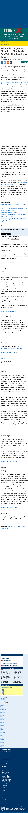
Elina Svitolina (17, 681)
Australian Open (3, 703)
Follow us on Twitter (8, 687)
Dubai (1, 718)
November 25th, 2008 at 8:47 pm (8, 523)
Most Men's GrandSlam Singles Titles (6, 780)
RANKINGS (8, 36)
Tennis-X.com (15, 806)
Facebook (4, 799)
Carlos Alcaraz (8, 43)
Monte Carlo (2, 731)
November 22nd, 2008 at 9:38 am (9, 337)
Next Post (24, 241)
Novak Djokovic (6, 676)
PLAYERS (16, 34)
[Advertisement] (14, 14)
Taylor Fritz (6, 44)
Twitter (3, 797)
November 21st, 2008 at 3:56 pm (8, 262)
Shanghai (2, 739)
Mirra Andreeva (17, 676)
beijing (1, 706)
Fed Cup (2, 719)
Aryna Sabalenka (14, 41)
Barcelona (2, 705)
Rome (1, 738)
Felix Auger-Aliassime (7, 674)
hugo (2, 358)
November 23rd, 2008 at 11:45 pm (9, 507)
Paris (1, 735)
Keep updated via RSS (9, 694)
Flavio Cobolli (5, 681)
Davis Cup (21, 225)
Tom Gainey (2, 701)
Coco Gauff (16, 674)
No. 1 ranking (2, 732)
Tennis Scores (5, 657)
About (3, 787)
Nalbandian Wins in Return (9, 212)
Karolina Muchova (18, 677)
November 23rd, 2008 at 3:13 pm (8, 430)
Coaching (16, 225)
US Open (2, 742)
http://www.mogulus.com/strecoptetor (12, 348)
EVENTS (21, 34)
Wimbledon (2, 745)
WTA (1, 746)
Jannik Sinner (5, 671)
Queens (1, 736)
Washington (2, 743)
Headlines (4, 753)
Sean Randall (2, 698)
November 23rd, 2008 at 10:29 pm (9, 461)
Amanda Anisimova (18, 682)
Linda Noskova (17, 678)
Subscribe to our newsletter (10, 692)
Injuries (1, 726)
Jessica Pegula (17, 673)
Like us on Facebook (8, 689)
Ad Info (3, 790)
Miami (1, 729)
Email (3, 789)
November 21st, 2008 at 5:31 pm (8, 311)
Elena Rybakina (17, 672)
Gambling (2, 722)
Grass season (3, 723)
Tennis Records (5, 658)
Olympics (2, 733)
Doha (1, 716)
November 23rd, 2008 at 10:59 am (9, 366)
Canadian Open (3, 709)
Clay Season (2, 712)
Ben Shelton (5, 682)
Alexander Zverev (6, 673)
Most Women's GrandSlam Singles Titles (7, 782)
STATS (14, 36)
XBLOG (10, 34)
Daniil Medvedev (6, 677)
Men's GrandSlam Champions (6, 774)
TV (0, 741)
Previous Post (6, 241)
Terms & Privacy (5, 792)
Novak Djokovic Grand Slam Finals (9, 663)
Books (1, 708)
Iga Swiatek (16, 680)
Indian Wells (2, 725)
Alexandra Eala (15, 43)
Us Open (8, 41)
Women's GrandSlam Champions (6, 777)
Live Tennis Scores (6, 751)
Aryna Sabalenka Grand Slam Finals (9, 665)
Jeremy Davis (3, 699)
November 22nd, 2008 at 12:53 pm (9, 352)
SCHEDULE (19, 36)
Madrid (1, 728)
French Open (5, 763)
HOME (5, 34)
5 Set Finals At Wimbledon (7, 662)
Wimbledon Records (6, 660)
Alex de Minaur (6, 678)
